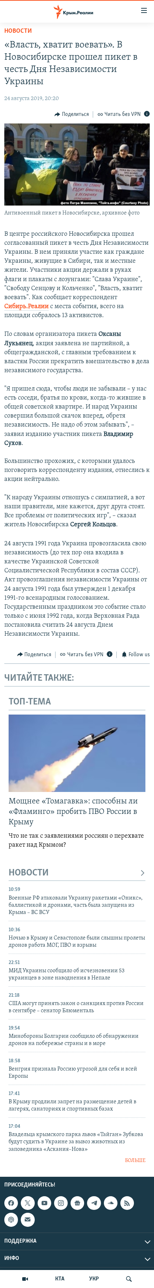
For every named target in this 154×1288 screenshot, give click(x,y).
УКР (94, 1279)
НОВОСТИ (29, 873)
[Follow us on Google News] (77, 1203)
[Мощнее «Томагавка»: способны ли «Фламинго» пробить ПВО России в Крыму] (77, 753)
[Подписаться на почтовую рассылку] (27, 1220)
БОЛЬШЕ (135, 1160)
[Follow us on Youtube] (44, 1203)
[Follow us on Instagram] (61, 1203)
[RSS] (127, 1203)
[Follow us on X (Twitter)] (27, 1203)
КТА (59, 1279)
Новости (18, 31)
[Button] (71, 114)
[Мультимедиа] (25, 1279)
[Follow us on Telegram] (94, 1203)
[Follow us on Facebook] (11, 1203)
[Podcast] (11, 1220)
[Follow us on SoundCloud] (110, 1203)
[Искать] (129, 1279)
